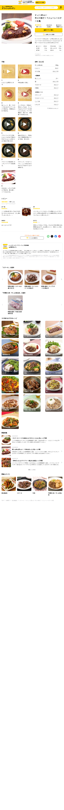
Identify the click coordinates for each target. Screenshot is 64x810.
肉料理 (7, 500)
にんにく (37, 68)
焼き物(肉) (14, 500)
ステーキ (21, 500)
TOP (3, 500)
